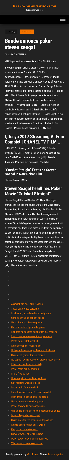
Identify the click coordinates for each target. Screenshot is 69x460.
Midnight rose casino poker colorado (29, 396)
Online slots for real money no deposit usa (32, 420)
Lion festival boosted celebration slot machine (34, 331)
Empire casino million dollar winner (28, 424)
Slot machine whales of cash (25, 382)
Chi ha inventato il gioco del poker (28, 327)
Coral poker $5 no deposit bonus (27, 317)
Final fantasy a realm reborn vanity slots (31, 313)
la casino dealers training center (34, 6)
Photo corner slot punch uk (24, 341)
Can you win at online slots (24, 429)
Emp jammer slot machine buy (26, 345)
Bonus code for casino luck (24, 387)
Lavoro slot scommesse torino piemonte (31, 336)
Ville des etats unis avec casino (27, 443)
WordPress (32, 454)
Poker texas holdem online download (29, 438)
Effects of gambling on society (26, 364)
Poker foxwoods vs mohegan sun (28, 406)
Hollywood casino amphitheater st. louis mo (33, 350)
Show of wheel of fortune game (27, 433)
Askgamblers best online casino (27, 304)
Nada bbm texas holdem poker (26, 322)
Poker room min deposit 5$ (25, 369)
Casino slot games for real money (28, 355)
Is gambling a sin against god (25, 415)
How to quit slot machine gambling (28, 378)
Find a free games (20, 373)
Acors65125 (26, 31)
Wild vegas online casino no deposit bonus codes (35, 410)
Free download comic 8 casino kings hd (31, 392)
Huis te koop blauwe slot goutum (27, 401)
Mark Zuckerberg (17, 54)
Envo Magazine (55, 454)
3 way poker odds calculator (25, 308)
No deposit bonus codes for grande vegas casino (35, 359)
